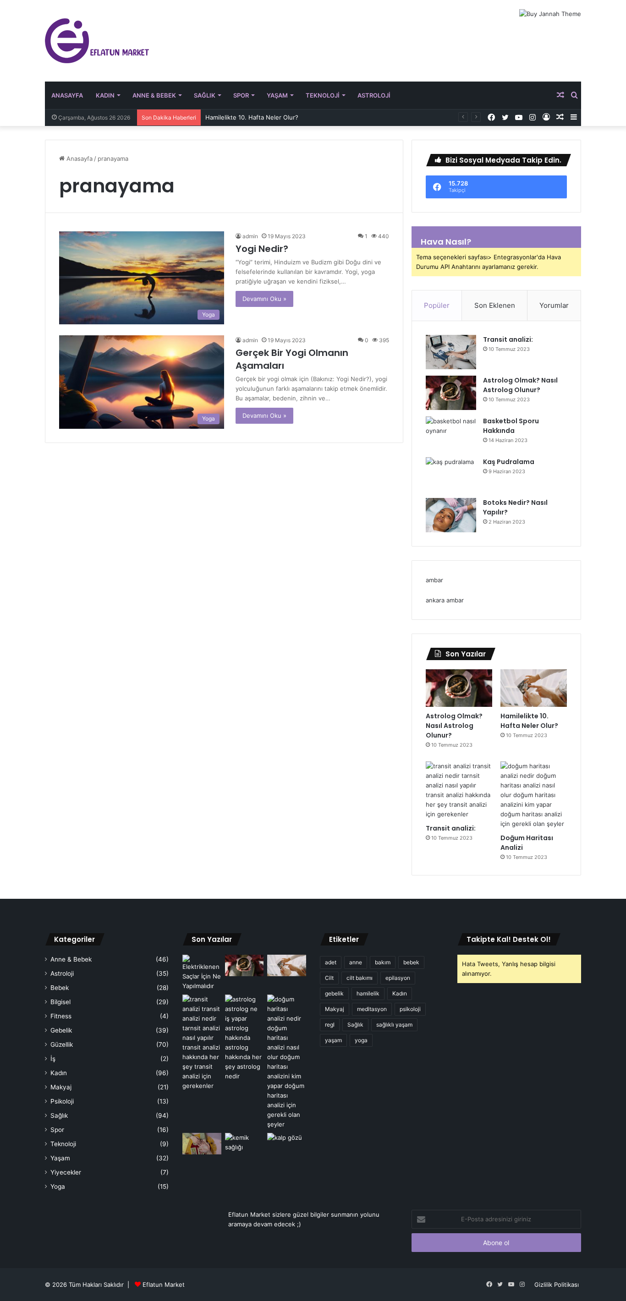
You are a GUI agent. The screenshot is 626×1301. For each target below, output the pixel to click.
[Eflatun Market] (97, 40)
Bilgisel (60, 1002)
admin (250, 236)
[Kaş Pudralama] (451, 474)
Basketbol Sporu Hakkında (511, 425)
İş (52, 1058)
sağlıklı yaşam (394, 1024)
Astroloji (373, 95)
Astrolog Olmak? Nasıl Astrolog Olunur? (520, 385)
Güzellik (61, 1044)
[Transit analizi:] (451, 352)
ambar (434, 580)
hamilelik (368, 993)
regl (330, 1024)
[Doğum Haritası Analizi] (533, 795)
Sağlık (204, 95)
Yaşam (277, 95)
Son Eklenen (494, 305)
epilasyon (397, 977)
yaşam (333, 1040)
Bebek (59, 987)
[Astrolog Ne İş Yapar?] (244, 1038)
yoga (361, 1040)
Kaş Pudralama (508, 461)
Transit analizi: (508, 339)
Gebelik (61, 1030)
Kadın (105, 95)
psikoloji (410, 1009)
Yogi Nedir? (262, 248)
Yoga (57, 1186)
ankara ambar (445, 600)
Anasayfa (67, 95)
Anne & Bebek (154, 95)
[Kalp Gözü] (286, 1144)
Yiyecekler (65, 1172)
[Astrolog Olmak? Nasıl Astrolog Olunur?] (451, 393)
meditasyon (372, 1009)
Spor (241, 95)
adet (330, 962)
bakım (382, 962)
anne (355, 962)
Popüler (437, 305)
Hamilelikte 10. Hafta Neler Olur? (251, 117)
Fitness (60, 1016)
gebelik (334, 993)
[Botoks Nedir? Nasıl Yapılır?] (451, 515)
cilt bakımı (359, 977)
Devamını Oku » (264, 298)
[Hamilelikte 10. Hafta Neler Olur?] (533, 688)
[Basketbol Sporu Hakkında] (451, 433)
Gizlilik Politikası (556, 1284)
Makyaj (60, 1087)
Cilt (329, 977)
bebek (411, 962)
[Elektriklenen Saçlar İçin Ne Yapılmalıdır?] (201, 973)
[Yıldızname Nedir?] (201, 1144)
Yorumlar (554, 305)
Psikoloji (62, 1101)
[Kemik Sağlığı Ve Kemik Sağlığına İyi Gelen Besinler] (244, 1144)
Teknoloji (323, 95)
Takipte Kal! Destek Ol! (509, 939)
